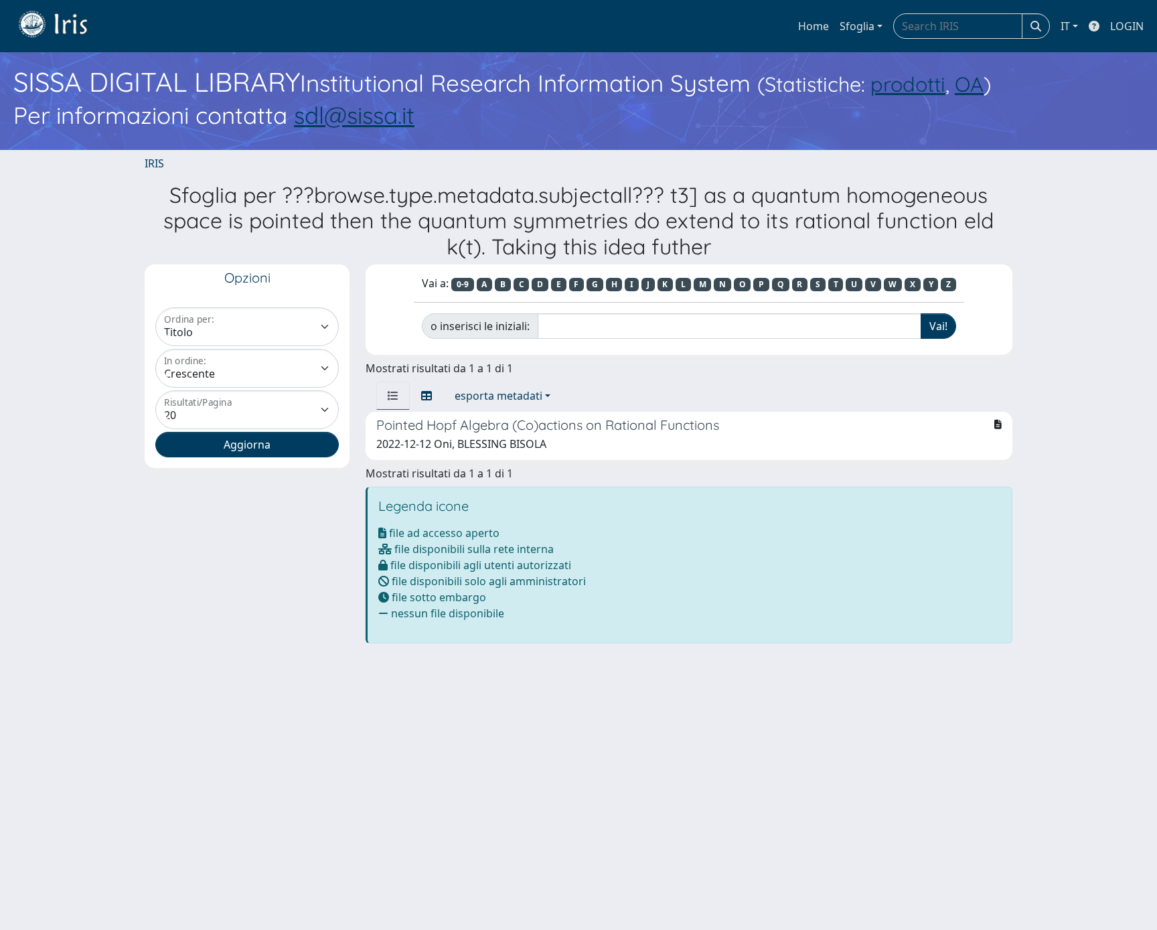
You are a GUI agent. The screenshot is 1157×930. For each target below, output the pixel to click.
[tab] (393, 396)
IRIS (154, 163)
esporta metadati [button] (498, 395)
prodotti (907, 84)
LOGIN (1127, 26)
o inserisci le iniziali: (480, 326)
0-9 (463, 284)
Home (813, 26)
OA (969, 84)
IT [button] (1065, 26)
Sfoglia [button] (857, 26)
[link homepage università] (63, 26)
